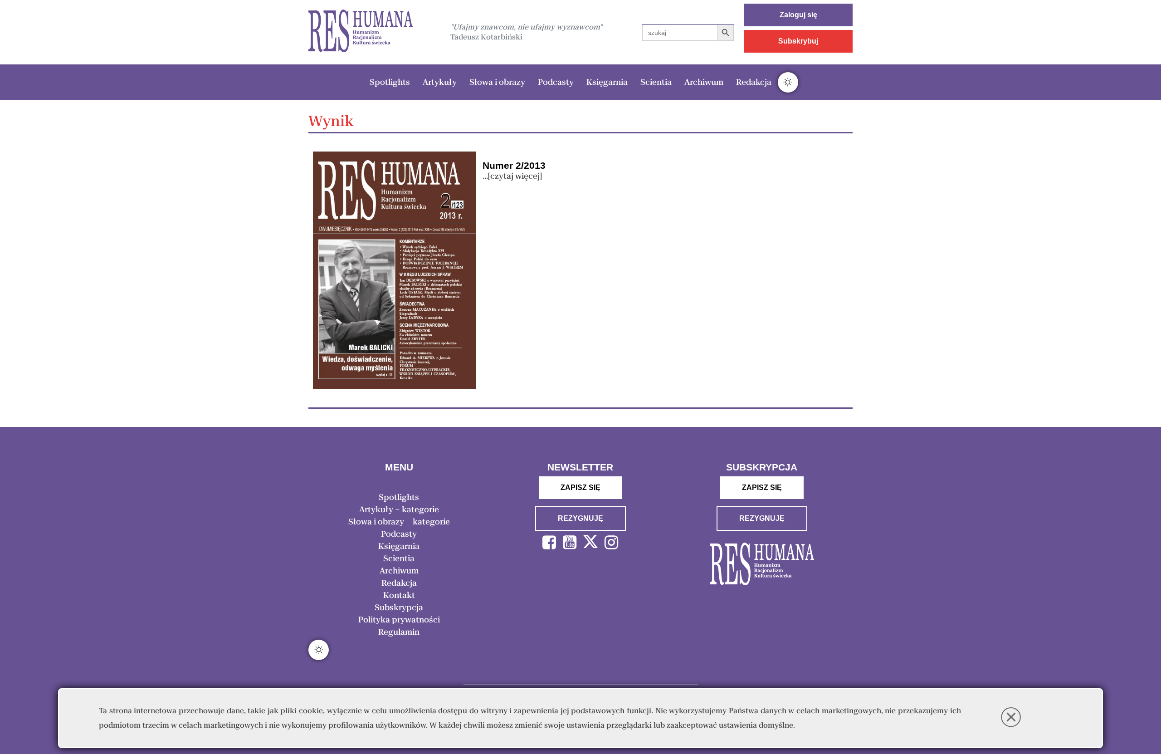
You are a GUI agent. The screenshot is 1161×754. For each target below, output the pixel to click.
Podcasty (556, 82)
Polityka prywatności (399, 619)
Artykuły (440, 82)
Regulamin (399, 631)
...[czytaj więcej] (512, 176)
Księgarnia (607, 82)
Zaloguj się (798, 15)
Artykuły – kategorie (399, 509)
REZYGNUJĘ (580, 518)
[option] (360, 32)
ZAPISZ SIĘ (580, 487)
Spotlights (390, 82)
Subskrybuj (798, 41)
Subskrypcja (399, 607)
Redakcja (753, 82)
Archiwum (703, 82)
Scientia (656, 82)
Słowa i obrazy (497, 82)
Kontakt (399, 595)
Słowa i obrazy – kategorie (399, 521)
